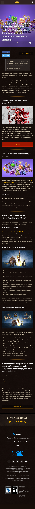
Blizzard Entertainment (9, 43)
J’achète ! (18, 144)
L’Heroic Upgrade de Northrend (10, 231)
